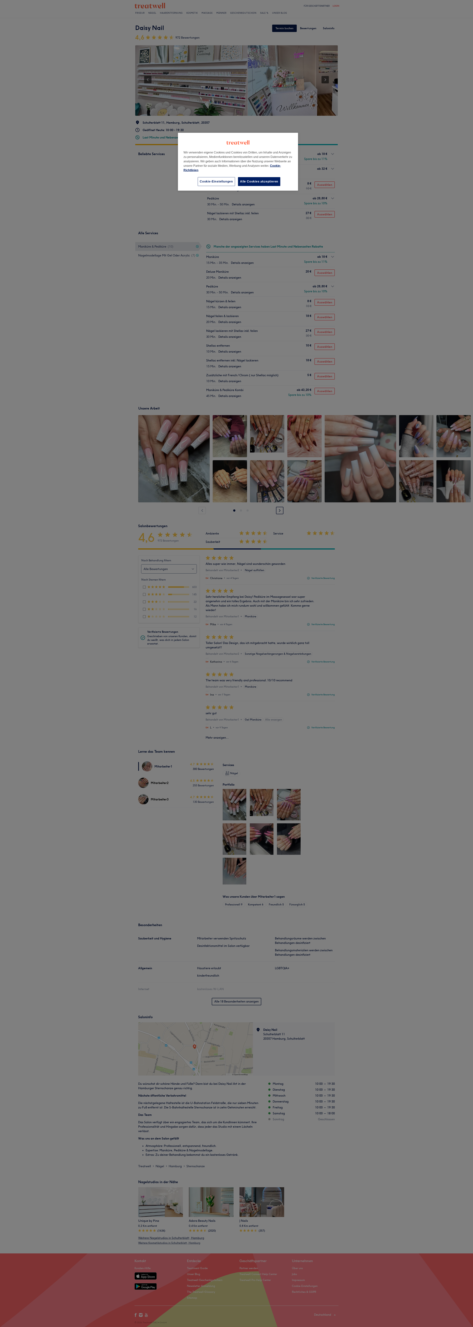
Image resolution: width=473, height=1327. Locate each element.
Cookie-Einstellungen (216, 181)
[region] (238, 162)
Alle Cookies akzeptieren (259, 181)
